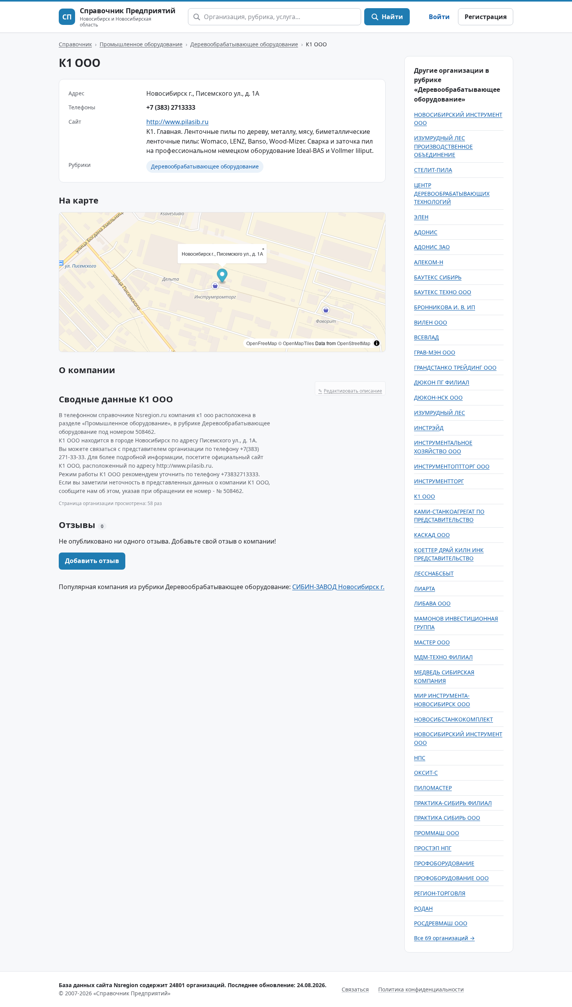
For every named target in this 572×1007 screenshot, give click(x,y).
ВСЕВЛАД (426, 337)
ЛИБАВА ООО (432, 603)
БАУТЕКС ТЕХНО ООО (442, 292)
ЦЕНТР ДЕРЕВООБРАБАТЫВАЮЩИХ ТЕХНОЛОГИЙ (452, 193)
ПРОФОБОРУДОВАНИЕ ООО (451, 878)
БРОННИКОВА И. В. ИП (444, 307)
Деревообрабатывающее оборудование (244, 44)
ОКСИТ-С (426, 772)
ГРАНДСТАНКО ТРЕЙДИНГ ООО (455, 367)
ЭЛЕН (421, 217)
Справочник (75, 44)
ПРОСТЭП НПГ (432, 848)
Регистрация (486, 16)
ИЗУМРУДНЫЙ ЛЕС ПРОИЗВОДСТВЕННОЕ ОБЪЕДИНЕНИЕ (443, 146)
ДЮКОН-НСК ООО (438, 397)
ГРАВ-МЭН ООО (434, 352)
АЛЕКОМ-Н (428, 262)
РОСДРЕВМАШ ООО (440, 923)
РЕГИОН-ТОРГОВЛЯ (439, 893)
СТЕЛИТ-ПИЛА (433, 170)
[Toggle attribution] (376, 343)
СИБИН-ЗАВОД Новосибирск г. (338, 586)
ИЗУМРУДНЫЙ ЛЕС (439, 412)
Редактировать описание (350, 391)
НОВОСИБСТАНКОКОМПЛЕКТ (453, 719)
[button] (222, 276)
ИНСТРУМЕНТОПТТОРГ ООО (452, 466)
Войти (439, 16)
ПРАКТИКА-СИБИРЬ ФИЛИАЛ (453, 803)
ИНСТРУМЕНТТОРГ (439, 481)
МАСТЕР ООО (432, 642)
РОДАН (423, 908)
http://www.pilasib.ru (177, 122)
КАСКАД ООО (432, 535)
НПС (419, 757)
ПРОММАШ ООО (436, 833)
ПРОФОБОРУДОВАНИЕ (444, 863)
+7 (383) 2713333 (170, 107)
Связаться (355, 989)
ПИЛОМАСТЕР (433, 787)
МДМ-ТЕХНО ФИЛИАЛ (443, 657)
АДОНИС (425, 232)
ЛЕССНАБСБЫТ (434, 573)
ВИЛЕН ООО (430, 322)
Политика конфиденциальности (421, 989)
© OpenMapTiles (296, 343)
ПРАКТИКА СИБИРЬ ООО (447, 817)
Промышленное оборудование (141, 44)
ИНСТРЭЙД (429, 428)
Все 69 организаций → (444, 938)
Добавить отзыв (92, 560)
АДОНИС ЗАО (432, 247)
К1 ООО (424, 496)
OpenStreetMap (353, 343)
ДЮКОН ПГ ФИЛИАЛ (441, 382)
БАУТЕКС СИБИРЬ (437, 277)
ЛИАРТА (424, 588)
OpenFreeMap (261, 343)
